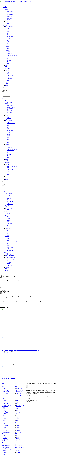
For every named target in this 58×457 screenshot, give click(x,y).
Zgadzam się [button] (37, 384)
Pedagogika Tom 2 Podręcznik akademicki (9, 378)
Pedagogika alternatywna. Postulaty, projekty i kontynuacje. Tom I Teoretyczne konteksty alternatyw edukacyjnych (20, 350)
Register (3, 93)
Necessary (28, 394)
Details (7, 352)
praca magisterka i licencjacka (14, 284)
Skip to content (2, 0)
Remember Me (5, 90)
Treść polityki (40, 384)
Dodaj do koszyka (4, 352)
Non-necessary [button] (27, 397)
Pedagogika (4, 284)
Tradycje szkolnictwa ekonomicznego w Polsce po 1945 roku (11, 362)
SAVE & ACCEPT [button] (28, 401)
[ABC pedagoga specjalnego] (30, 321)
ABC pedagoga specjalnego (6, 333)
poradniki (9, 284)
